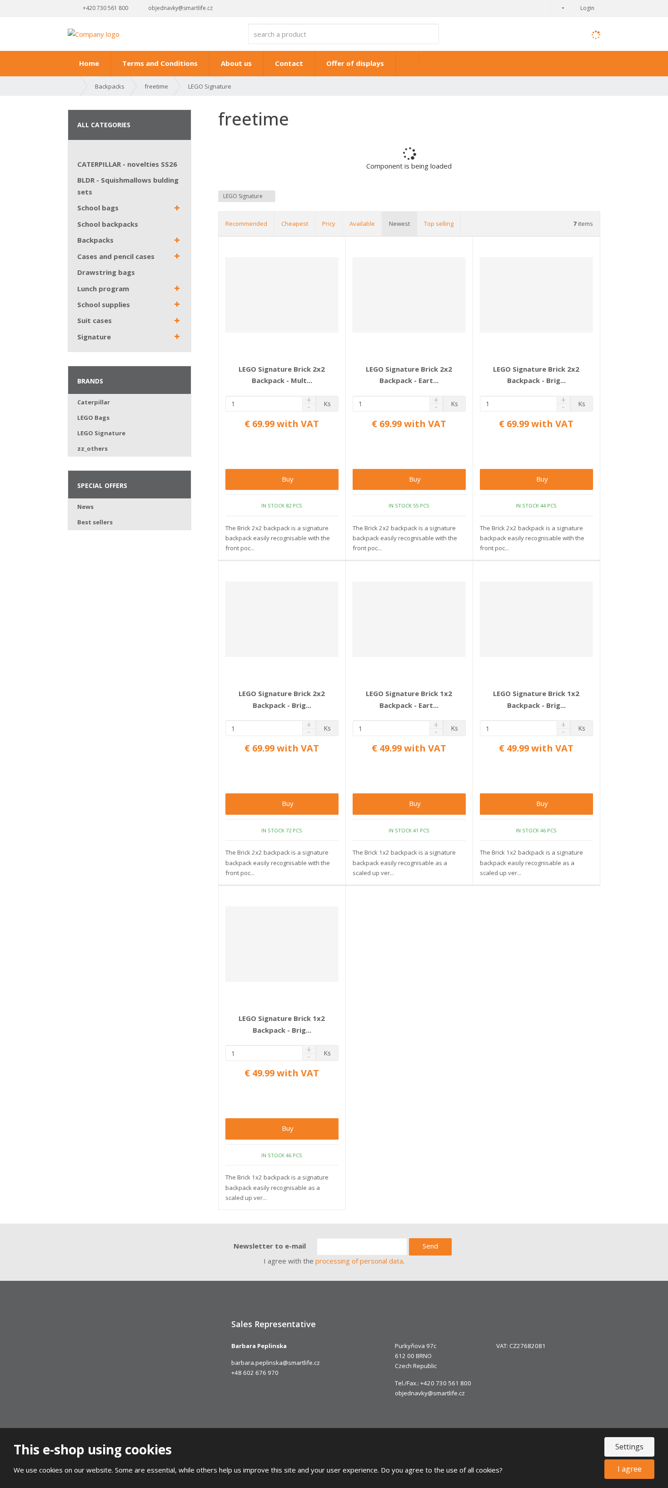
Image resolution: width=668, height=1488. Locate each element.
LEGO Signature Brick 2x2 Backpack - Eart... (409, 374)
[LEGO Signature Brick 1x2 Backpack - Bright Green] (536, 619)
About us (236, 63)
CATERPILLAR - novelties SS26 (127, 164)
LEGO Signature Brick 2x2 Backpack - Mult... (282, 374)
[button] (556, 8)
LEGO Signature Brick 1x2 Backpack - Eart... (409, 699)
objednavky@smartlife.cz (430, 1393)
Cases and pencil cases (116, 256)
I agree (630, 1469)
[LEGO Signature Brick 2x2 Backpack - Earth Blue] (409, 295)
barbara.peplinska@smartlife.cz (275, 1363)
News (85, 507)
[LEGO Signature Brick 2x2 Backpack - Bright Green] (536, 295)
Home (89, 63)
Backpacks (95, 239)
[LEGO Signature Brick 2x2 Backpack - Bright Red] (282, 619)
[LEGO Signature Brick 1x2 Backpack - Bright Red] (282, 944)
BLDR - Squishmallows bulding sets (128, 185)
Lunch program (103, 288)
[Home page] (94, 33)
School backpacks (107, 224)
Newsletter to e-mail (270, 1245)
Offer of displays (355, 63)
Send (430, 1245)
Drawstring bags (106, 272)
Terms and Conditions (160, 63)
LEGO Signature (243, 196)
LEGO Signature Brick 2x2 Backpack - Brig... (536, 374)
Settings (629, 1447)
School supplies (103, 304)
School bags (98, 207)
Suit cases (94, 320)
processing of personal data (359, 1260)
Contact (289, 63)
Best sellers (95, 522)
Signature (94, 336)
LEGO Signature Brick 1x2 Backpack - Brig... (536, 699)
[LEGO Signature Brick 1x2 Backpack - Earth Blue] (409, 619)
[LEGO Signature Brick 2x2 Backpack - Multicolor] (282, 295)
